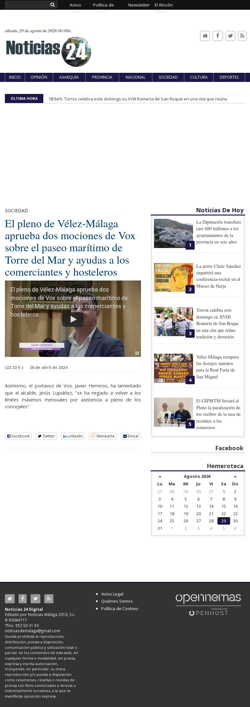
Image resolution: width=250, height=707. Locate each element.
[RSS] (242, 36)
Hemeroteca (225, 466)
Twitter (48, 436)
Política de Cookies (119, 608)
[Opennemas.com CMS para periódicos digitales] (208, 605)
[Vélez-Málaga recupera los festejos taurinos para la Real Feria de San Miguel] (173, 368)
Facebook (20, 436)
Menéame (105, 436)
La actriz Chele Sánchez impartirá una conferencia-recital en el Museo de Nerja (218, 276)
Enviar (133, 436)
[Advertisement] (125, 157)
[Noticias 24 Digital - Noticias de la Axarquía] (48, 48)
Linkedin (74, 436)
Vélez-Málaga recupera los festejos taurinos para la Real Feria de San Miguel (217, 367)
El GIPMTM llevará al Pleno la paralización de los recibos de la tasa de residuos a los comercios (218, 414)
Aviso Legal (112, 594)
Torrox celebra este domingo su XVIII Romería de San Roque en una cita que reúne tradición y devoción (217, 323)
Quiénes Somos (117, 601)
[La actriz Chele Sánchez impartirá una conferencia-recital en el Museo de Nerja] (173, 277)
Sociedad (16, 210)
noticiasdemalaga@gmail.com (32, 630)
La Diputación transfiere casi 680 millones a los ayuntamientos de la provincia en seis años (218, 232)
